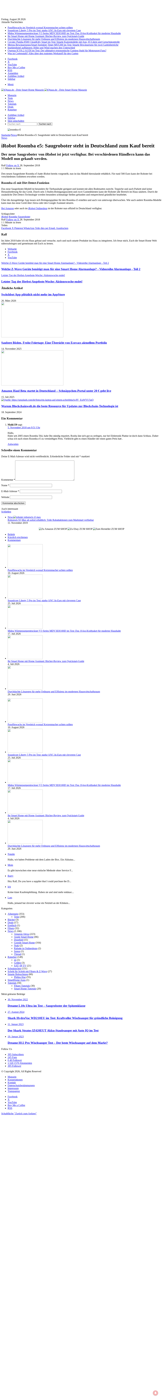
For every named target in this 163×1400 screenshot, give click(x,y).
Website (5, 497)
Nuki (16, 945)
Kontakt (12, 1082)
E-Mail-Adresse (10, 491)
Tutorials (12, 104)
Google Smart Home (24, 942)
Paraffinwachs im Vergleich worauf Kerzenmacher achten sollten (40, 27)
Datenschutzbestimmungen (21, 1085)
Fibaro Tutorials (22, 985)
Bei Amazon (7, 208)
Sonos (17, 951)
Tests (10, 98)
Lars (10, 897)
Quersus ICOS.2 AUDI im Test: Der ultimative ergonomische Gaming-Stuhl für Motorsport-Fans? (57, 50)
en (15, 960)
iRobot (4, 216)
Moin (10, 865)
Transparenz (14, 1091)
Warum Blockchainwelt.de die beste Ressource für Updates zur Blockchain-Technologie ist (59, 406)
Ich (9, 886)
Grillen (17, 962)
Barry (10, 876)
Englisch (12, 925)
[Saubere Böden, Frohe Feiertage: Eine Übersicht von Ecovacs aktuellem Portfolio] (32, 336)
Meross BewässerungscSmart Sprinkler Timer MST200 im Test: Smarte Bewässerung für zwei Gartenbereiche (63, 44)
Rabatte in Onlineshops (25, 948)
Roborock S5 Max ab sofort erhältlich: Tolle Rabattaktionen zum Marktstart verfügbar (51, 520)
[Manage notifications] (155, 1393)
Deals (10, 106)
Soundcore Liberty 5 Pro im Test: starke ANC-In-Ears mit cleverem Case (44, 30)
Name (5, 485)
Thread (17, 954)
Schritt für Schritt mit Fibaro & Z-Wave (27, 971)
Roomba (13, 216)
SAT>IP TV (20, 965)
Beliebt (11, 534)
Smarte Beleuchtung (18, 974)
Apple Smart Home (24, 937)
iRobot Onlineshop (37, 208)
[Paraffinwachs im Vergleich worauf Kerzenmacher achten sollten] (25, 567)
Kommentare (14, 540)
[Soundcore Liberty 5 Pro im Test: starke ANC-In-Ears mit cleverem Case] (25, 597)
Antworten (13, 444)
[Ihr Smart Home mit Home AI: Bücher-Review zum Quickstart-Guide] (25, 658)
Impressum (13, 1088)
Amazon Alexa (21, 934)
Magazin (12, 95)
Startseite (5, 135)
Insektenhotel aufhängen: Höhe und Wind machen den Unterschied (41, 47)
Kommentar (8, 479)
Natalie (11, 854)
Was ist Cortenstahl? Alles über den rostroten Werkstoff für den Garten (43, 53)
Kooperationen (15, 1079)
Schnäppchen (14, 968)
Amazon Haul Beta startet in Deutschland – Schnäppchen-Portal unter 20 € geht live (56, 390)
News (11, 101)
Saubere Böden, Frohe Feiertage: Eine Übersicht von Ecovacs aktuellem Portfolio (54, 342)
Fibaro (11, 928)
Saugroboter (24, 216)
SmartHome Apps (17, 980)
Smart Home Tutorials (25, 988)
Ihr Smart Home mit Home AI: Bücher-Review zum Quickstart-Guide (46, 36)
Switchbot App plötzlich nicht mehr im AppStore (33, 294)
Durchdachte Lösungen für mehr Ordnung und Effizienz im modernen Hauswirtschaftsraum (54, 39)
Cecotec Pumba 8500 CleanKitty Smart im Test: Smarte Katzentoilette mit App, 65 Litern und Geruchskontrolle (64, 42)
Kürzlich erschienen (18, 537)
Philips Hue (20, 977)
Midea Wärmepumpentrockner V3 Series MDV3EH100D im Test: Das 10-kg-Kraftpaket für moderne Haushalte (64, 33)
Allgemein (13, 914)
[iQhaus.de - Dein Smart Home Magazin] (44, 89)
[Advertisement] (81, 9)
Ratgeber (12, 109)
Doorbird (18, 939)
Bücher (11, 919)
